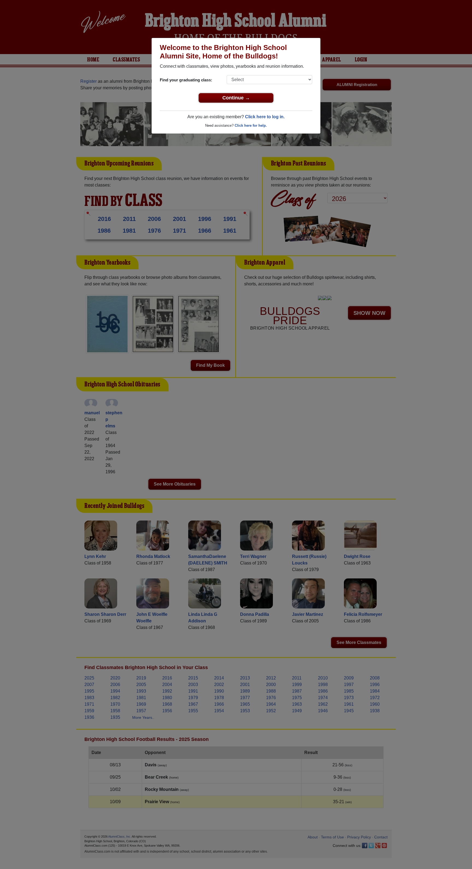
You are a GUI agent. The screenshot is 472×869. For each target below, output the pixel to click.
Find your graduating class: (186, 80)
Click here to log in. (265, 116)
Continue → (236, 98)
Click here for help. (251, 125)
